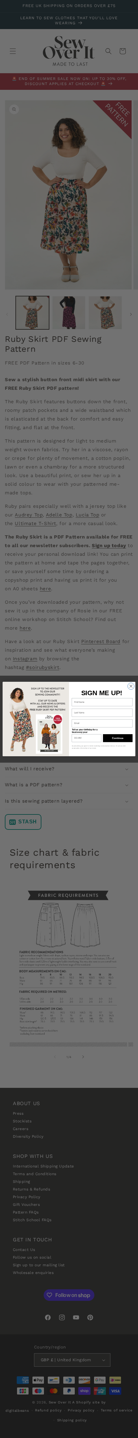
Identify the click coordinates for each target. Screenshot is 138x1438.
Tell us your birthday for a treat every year (85, 730)
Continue (118, 737)
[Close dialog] (131, 686)
